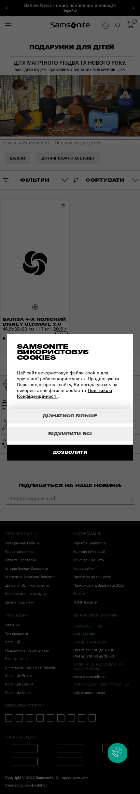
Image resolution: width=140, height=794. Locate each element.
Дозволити (70, 452)
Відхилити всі (70, 433)
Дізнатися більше (70, 415)
